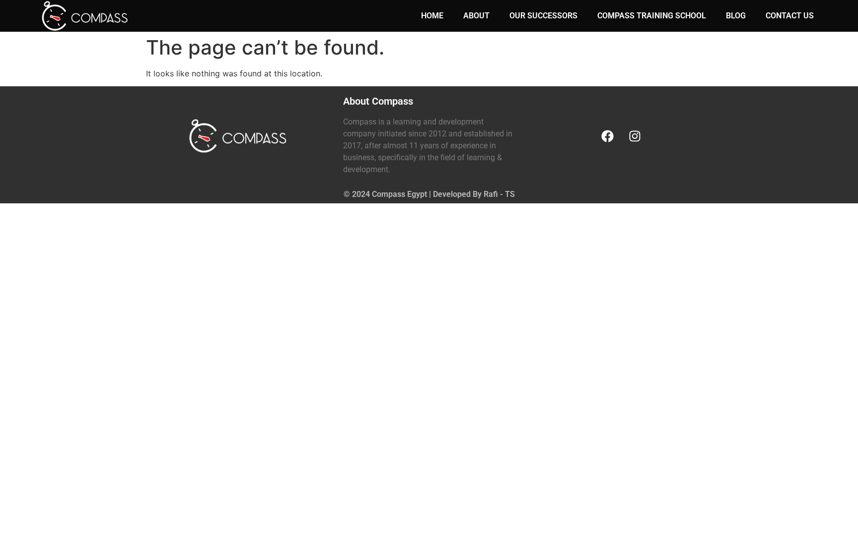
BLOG (736, 15)
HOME (432, 15)
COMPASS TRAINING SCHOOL (651, 15)
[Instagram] (634, 135)
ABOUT (476, 15)
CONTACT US (790, 15)
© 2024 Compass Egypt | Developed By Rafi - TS (429, 194)
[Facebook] (607, 135)
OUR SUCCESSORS (543, 15)
